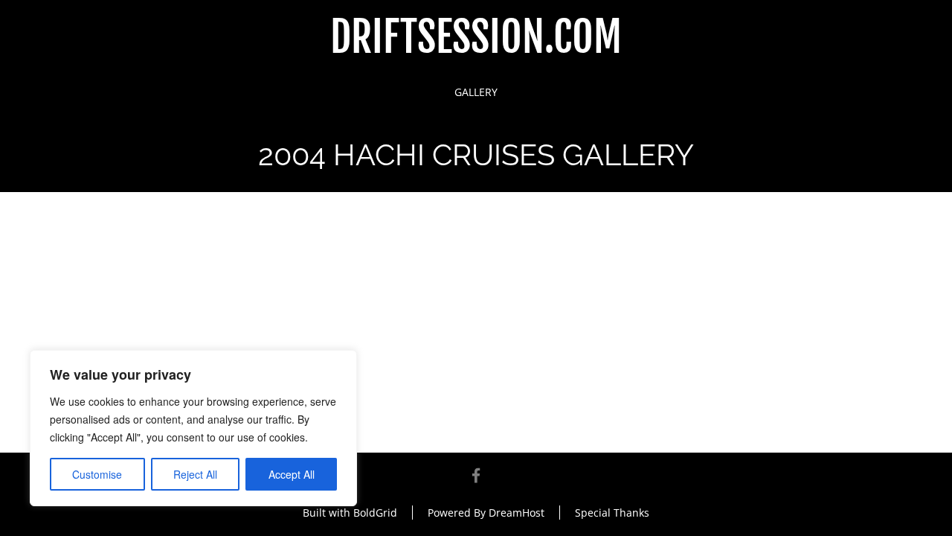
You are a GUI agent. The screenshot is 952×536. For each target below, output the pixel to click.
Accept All (291, 474)
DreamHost (516, 512)
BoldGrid (375, 512)
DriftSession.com (476, 37)
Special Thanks (612, 512)
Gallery (476, 92)
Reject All (195, 474)
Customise (97, 474)
